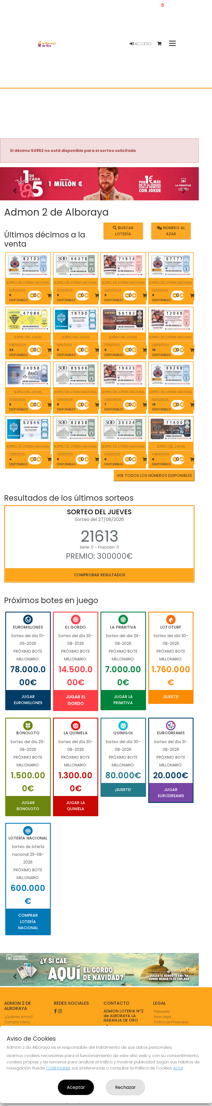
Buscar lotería (124, 230)
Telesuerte (162, 1011)
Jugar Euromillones (28, 700)
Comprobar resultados (99, 575)
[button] (15, 191)
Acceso (143, 43)
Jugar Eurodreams (171, 793)
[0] (162, 44)
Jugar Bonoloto (28, 806)
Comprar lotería (17, 1022)
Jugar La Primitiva (123, 700)
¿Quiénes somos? (19, 1016)
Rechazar (125, 1087)
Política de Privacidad (171, 1022)
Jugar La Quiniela (75, 806)
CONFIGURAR (58, 1068)
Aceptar (76, 1087)
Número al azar (173, 230)
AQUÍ (177, 1068)
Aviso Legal (162, 1016)
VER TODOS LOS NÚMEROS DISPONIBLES (154, 475)
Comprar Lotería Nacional (28, 922)
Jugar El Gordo (76, 700)
